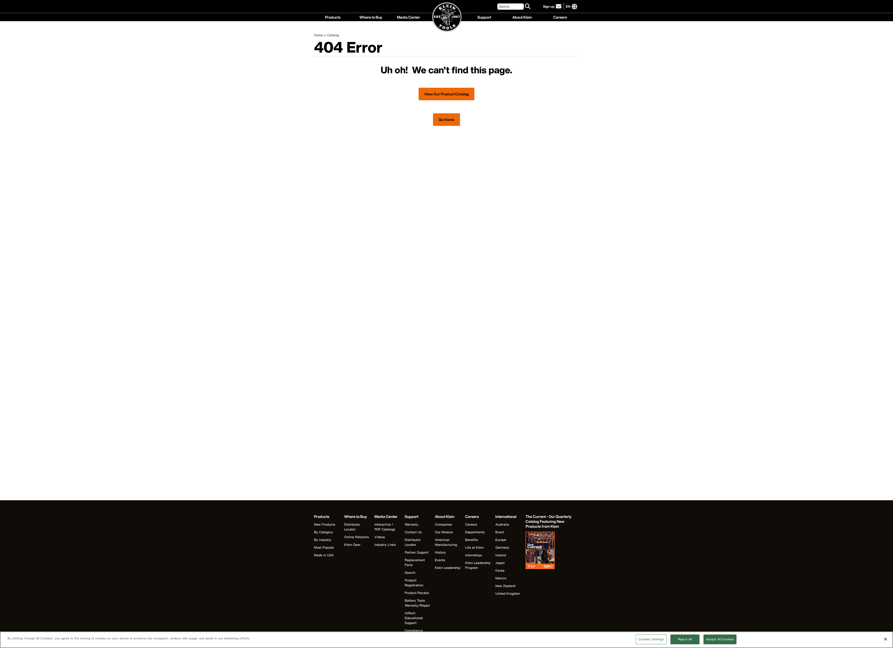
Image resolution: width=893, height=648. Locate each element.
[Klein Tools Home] (446, 17)
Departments (475, 532)
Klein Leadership (447, 567)
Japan (500, 562)
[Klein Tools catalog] (549, 551)
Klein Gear (352, 544)
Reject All (685, 639)
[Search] (528, 6)
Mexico (500, 578)
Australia (502, 524)
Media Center (408, 16)
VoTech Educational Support (414, 618)
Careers (560, 16)
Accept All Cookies (720, 639)
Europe (500, 539)
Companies (443, 524)
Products (332, 16)
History (440, 552)
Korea (499, 570)
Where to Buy (371, 16)
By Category (323, 532)
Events (440, 559)
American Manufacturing (446, 542)
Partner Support (417, 552)
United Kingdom (507, 593)
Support (484, 16)
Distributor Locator (352, 527)
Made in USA (324, 555)
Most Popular (324, 547)
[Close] (885, 639)
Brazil (499, 532)
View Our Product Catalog (446, 94)
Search (410, 572)
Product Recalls (417, 592)
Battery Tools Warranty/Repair (417, 603)
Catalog (333, 35)
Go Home (446, 119)
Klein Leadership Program (477, 565)
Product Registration (414, 583)
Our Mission (444, 532)
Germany (502, 547)
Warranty (411, 524)
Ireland (500, 555)
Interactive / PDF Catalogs (384, 527)
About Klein (522, 16)
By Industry (322, 539)
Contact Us (413, 532)
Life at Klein (474, 547)
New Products (324, 524)
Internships (473, 555)
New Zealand (505, 585)
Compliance (414, 630)
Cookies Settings (651, 639)
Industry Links (385, 544)
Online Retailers (356, 536)
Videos (379, 536)
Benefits (471, 539)
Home (318, 35)
